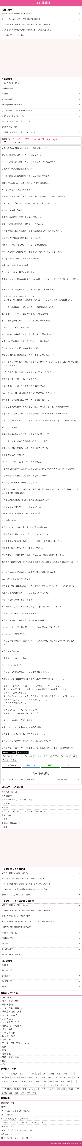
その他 (5, 1064)
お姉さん (15, 1077)
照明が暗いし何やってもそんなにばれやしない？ (22, 1122)
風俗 (62, 1085)
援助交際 (14, 1074)
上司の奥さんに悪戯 (9, 127)
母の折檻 (5, 965)
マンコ (38, 756)
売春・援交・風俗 (10, 1057)
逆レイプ (5, 1074)
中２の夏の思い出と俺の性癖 (13, 35)
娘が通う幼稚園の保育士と (12, 105)
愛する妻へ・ (7, 815)
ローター (33, 1085)
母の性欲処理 (7, 970)
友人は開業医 (7, 796)
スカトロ (66, 1074)
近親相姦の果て (8, 88)
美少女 (23, 1077)
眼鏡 (56, 1085)
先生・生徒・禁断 (10, 1001)
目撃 (22, 1093)
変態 (58, 1074)
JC (77, 1074)
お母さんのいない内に (10, 83)
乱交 (4, 1050)
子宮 (6, 760)
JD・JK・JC (8, 997)
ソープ (69, 1085)
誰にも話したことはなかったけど (15, 1111)
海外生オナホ (7, 804)
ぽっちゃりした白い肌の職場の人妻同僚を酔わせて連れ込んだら (26, 30)
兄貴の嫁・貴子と (9, 792)
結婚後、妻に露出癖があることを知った (17, 13)
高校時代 (17, 1089)
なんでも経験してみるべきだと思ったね (17, 110)
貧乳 (58, 1089)
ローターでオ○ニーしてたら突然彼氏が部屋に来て (21, 19)
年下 (74, 1081)
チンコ (29, 756)
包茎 (77, 1089)
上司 (68, 1081)
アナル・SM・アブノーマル (15, 1043)
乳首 (64, 1089)
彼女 (14, 760)
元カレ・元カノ (9, 1015)
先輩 (62, 1081)
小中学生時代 (7, 1089)
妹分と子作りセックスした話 (13, 116)
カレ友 (37, 1081)
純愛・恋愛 (24, 752)
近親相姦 (6, 1053)
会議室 (31, 1077)
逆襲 (10, 1093)
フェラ (4, 1085)
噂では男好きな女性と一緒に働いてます (18, 1138)
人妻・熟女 (7, 1018)
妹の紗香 (5, 94)
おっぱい (51, 1089)
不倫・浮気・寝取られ (12, 1008)
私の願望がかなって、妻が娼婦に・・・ (18, 1118)
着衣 (43, 1074)
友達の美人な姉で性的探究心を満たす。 (17, 927)
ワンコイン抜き (8, 1126)
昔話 (24, 1089)
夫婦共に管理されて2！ (12, 823)
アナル (7, 756)
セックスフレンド (10, 1022)
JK (73, 1074)
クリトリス (18, 756)
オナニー (6, 1039)
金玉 (37, 1089)
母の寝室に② (7, 981)
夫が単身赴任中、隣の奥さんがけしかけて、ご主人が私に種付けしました (30, 921)
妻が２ (4, 1107)
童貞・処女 (7, 1029)
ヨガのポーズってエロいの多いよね (17, 800)
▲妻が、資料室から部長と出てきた (15, 873)
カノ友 (44, 1081)
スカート (49, 1085)
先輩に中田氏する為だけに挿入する (20, 779)
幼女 (8, 1077)
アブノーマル (31, 1093)
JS (3, 1077)
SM (27, 1074)
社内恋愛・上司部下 (11, 1025)
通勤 (37, 1077)
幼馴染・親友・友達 (11, 1011)
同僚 (56, 1081)
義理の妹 (23, 1081)
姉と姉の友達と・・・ (10, 99)
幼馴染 (4, 827)
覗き (21, 1074)
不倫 (56, 756)
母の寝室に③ (7, 976)
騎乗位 (4, 1093)
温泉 (69, 1077)
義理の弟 (14, 1081)
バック (19, 1085)
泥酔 (4, 1046)
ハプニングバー (59, 1077)
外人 (4, 1061)
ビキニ (41, 1085)
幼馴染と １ (7, 819)
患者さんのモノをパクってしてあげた (16, 895)
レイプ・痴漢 (8, 1036)
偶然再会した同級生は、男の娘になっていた (19, 132)
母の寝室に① (7, 986)
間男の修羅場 (62, 779)
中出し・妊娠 (10, 752)
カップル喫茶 (46, 1077)
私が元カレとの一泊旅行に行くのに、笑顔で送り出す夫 (23, 878)
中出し (65, 756)
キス (25, 1085)
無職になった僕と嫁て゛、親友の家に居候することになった (27, 811)
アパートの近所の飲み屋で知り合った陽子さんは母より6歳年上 (26, 24)
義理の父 (5, 1081)
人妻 (74, 756)
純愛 (16, 1093)
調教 (32, 1074)
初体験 (70, 1089)
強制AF (5, 807)
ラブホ (48, 756)
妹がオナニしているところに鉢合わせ (16, 121)
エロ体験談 (64, 1143)
